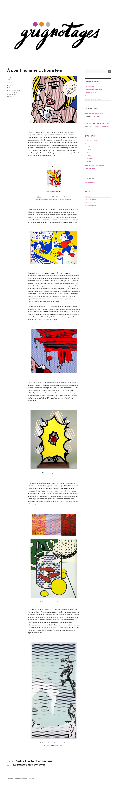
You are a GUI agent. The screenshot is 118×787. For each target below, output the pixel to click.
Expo (10, 88)
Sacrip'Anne (88, 113)
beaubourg (12, 90)
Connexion (88, 196)
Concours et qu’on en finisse (92, 96)
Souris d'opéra (88, 144)
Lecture (89, 155)
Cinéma (89, 146)
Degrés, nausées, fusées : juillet (93, 89)
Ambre (86, 120)
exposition (10, 94)
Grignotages (10, 778)
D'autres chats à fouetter (91, 141)
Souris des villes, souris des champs (95, 165)
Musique (89, 158)
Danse (89, 149)
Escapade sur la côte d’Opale (93, 99)
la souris (9, 82)
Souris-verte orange (90, 168)
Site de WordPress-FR (91, 206)
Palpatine (39, 196)
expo (15, 92)
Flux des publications (90, 199)
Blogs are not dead (90, 182)
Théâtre (89, 161)
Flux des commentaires (91, 202)
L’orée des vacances (90, 92)
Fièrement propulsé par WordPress (24, 778)
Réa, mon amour (89, 86)
